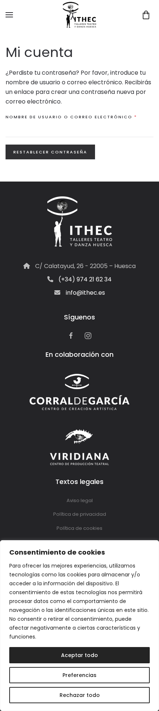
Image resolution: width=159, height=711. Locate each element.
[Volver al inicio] (79, 15)
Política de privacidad (79, 514)
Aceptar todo (79, 655)
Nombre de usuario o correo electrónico (79, 117)
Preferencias (79, 675)
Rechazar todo (80, 695)
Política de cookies (79, 528)
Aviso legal (80, 500)
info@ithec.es (85, 292)
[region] (79, 625)
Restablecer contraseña (50, 152)
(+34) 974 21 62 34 (85, 279)
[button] (9, 15)
